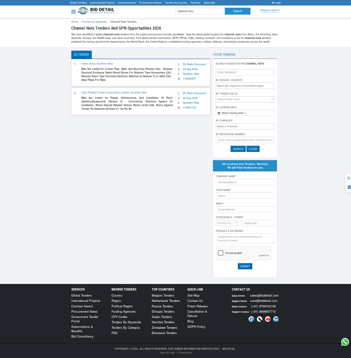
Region (116, 300)
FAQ (114, 332)
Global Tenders (78, 2)
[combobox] (245, 86)
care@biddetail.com (263, 300)
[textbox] (246, 85)
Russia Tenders (162, 306)
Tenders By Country (176, 2)
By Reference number (230, 134)
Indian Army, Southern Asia (97, 63)
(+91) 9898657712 (263, 311)
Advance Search (270, 10)
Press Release (197, 306)
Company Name (226, 176)
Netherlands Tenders (166, 300)
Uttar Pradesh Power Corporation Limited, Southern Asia (114, 92)
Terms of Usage (167, 352)
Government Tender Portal (84, 318)
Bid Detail (228, 349)
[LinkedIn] (276, 319)
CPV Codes (119, 316)
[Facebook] (251, 319)
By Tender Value (227, 93)
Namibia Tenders (163, 322)
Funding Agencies (124, 311)
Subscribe (209, 2)
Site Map (193, 295)
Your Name (223, 190)
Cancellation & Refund (197, 313)
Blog (190, 321)
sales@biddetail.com (264, 295)
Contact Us (195, 300)
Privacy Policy (184, 352)
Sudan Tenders (162, 316)
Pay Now (195, 2)
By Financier (224, 120)
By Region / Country (229, 80)
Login (278, 2)
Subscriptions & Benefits (82, 328)
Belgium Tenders (163, 295)
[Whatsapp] (345, 341)
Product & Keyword (230, 231)
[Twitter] (259, 319)
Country (117, 295)
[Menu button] (74, 11)
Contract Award (127, 2)
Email (220, 203)
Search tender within (240, 63)
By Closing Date (226, 107)
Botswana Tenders (164, 332)
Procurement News (150, 2)
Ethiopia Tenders (163, 311)
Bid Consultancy (82, 336)
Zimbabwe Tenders (164, 327)
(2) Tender (81, 54)
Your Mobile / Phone (230, 217)
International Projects (102, 2)
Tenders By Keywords (126, 322)
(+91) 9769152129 (263, 306)
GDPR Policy (196, 326)
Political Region (122, 306)
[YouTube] (268, 319)
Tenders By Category (126, 327)
